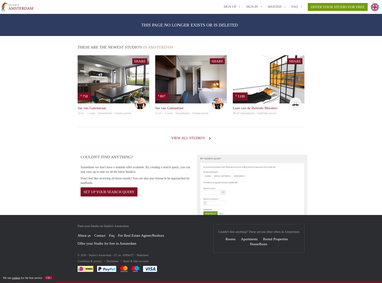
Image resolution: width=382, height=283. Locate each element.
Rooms (230, 239)
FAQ (294, 6)
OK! (49, 277)
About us (84, 235)
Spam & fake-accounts (136, 261)
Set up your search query (109, 192)
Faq (111, 235)
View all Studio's (188, 138)
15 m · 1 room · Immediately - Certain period (181, 113)
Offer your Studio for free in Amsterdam (107, 243)
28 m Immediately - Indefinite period (254, 113)
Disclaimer (112, 261)
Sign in (252, 6)
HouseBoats (258, 244)
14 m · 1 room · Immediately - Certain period (104, 113)
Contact (99, 235)
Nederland (142, 255)
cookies (16, 277)
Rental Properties (275, 239)
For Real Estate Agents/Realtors (141, 235)
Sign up (230, 6)
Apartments (249, 239)
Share (140, 61)
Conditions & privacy (90, 261)
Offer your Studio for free (338, 7)
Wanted (275, 6)
